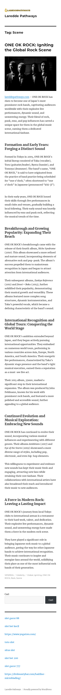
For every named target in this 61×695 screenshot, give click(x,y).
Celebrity (20, 575)
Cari (7, 594)
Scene (19, 578)
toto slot (9, 642)
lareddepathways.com (17, 96)
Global (30, 575)
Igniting (38, 575)
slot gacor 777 (12, 666)
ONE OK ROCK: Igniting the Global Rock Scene (29, 47)
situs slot (10, 650)
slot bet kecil (12, 626)
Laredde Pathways (21, 16)
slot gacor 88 (12, 618)
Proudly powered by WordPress (38, 689)
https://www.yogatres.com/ (20, 634)
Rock (13, 578)
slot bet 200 (11, 658)
